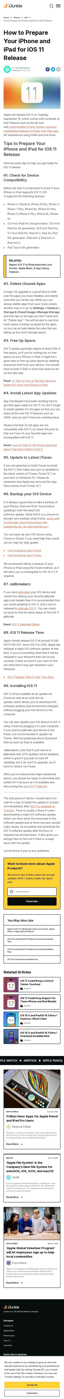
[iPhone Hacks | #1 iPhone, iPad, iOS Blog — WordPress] (13, 6)
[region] (32, 1377)
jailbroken (24, 592)
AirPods (26, 1060)
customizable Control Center (26, 126)
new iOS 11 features (35, 786)
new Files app (49, 131)
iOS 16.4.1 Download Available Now (22, 959)
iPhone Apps (9, 1335)
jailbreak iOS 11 (27, 608)
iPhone (17, 17)
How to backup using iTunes (24, 555)
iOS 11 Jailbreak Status (25, 624)
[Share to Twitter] (53, 69)
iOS (26, 17)
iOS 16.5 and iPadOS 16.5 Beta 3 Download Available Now (30, 940)
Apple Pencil (49, 1060)
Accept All (32, 1385)
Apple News (9, 1331)
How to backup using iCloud (24, 550)
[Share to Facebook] (48, 69)
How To (7, 1340)
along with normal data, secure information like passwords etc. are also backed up (32, 522)
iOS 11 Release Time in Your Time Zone (30, 677)
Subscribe (32, 901)
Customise (32, 1393)
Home (6, 17)
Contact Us (8, 1326)
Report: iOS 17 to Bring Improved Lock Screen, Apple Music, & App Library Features (30, 268)
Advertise (8, 1345)
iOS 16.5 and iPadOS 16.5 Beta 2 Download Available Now (30, 950)
